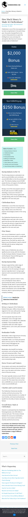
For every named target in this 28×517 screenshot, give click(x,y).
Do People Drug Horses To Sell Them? (12, 493)
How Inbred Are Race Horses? (10, 475)
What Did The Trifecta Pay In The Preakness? (14, 498)
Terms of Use (12, 508)
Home (3, 11)
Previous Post (14, 444)
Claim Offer (14, 93)
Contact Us (20, 508)
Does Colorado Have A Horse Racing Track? (13, 485)
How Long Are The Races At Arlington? (12, 483)
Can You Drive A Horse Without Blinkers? (13, 496)
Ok (14, 514)
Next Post (14, 448)
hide (15, 148)
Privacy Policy (4, 508)
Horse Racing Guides (7, 24)
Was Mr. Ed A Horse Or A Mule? (10, 490)
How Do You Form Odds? (8, 488)
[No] (26, 512)
